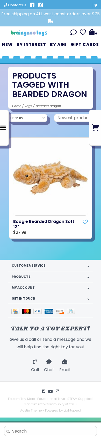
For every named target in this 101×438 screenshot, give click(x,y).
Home (16, 106)
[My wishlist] (83, 33)
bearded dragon (48, 106)
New (7, 44)
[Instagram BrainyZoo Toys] (57, 391)
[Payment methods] (16, 311)
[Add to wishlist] (85, 222)
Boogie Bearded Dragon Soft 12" (43, 224)
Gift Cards (85, 44)
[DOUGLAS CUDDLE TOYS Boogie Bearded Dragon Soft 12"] (50, 178)
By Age (58, 44)
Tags (28, 106)
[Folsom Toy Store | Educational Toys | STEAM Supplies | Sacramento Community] (29, 31)
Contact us (16, 5)
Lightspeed (72, 410)
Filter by (16, 117)
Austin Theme (31, 410)
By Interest (31, 44)
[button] (73, 33)
